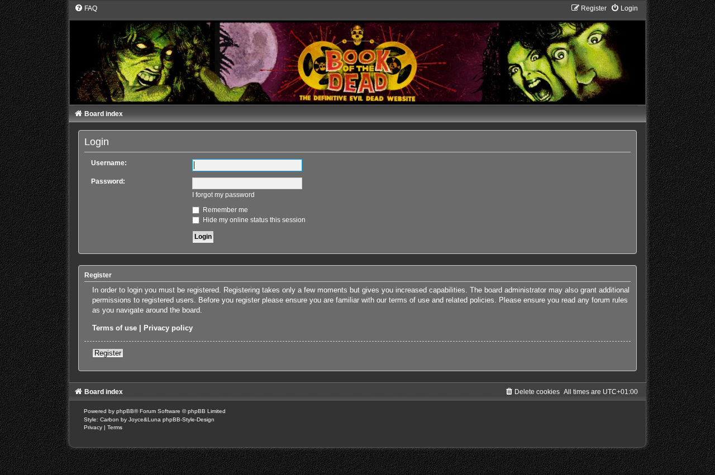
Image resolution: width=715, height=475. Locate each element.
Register (107, 353)
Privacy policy (168, 328)
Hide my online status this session (253, 220)
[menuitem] (85, 8)
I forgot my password (223, 195)
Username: (109, 163)
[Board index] (357, 53)
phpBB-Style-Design (188, 419)
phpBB (125, 411)
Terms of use (114, 328)
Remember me (224, 210)
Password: (108, 181)
